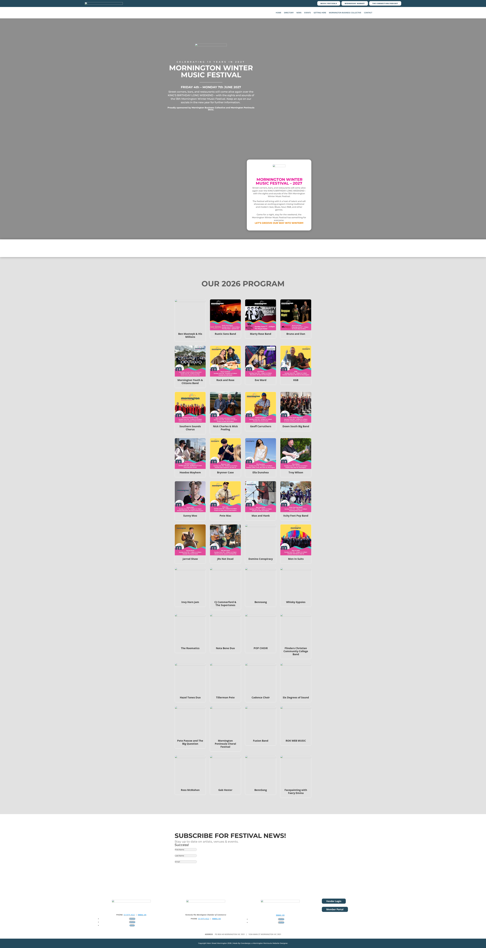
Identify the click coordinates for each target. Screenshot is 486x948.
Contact (368, 13)
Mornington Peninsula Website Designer (270, 943)
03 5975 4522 (129, 915)
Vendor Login (333, 901)
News (298, 13)
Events (307, 13)
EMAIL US (142, 915)
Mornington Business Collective (345, 13)
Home (278, 13)
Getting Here (320, 13)
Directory (289, 13)
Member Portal (334, 909)
